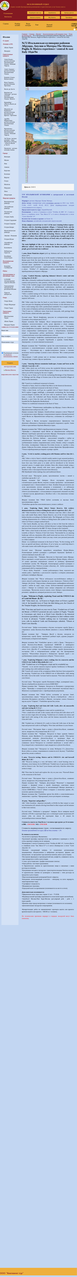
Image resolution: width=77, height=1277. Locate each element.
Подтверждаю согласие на (10, 354)
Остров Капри (9, 227)
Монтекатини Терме (8, 317)
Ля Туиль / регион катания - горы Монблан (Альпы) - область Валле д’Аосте (10, 142)
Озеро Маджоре (9, 304)
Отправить (10, 363)
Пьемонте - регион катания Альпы (10, 149)
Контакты (8, 16)
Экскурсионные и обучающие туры (9, 275)
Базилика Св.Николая (8, 267)
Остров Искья (9, 239)
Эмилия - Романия (10, 236)
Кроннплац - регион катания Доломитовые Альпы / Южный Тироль (9, 132)
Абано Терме (8, 47)
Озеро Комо (8, 301)
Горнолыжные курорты (8, 55)
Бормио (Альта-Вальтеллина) (9, 78)
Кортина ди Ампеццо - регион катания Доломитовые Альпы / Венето (10, 96)
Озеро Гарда (8, 308)
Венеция (7, 157)
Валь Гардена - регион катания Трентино (9, 84)
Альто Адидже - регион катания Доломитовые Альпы (9, 71)
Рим (5, 164)
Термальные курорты (7, 312)
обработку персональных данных (10, 355)
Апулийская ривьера (8, 243)
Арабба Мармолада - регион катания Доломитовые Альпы (9, 122)
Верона (6, 177)
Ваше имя (4, 330)
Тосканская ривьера (8, 212)
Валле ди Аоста (9, 89)
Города (5, 153)
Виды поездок (28, 24)
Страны (6, 24)
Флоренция (8, 195)
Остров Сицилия (9, 224)
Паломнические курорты (8, 261)
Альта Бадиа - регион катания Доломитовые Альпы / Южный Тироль (9, 62)
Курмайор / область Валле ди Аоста (10, 103)
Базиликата (8, 248)
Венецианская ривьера (9, 202)
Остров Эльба (9, 217)
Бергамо (7, 170)
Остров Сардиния (10, 220)
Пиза (6, 191)
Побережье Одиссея (8, 252)
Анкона (6, 167)
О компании (8, 13)
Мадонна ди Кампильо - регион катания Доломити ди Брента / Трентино (10, 112)
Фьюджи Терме (9, 325)
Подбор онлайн (17, 24)
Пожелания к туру (7, 342)
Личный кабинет (49, 25)
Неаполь (7, 184)
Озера (5, 297)
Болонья (7, 174)
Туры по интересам (7, 293)
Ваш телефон (5, 336)
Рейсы (5, 271)
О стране (6, 41)
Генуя (6, 181)
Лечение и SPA (8, 44)
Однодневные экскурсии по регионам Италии (10, 287)
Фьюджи (7, 51)
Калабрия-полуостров (8, 257)
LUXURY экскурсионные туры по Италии (9, 280)
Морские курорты (9, 198)
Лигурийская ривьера (8, 207)
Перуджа (7, 188)
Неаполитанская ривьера (9, 231)
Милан (6, 160)
